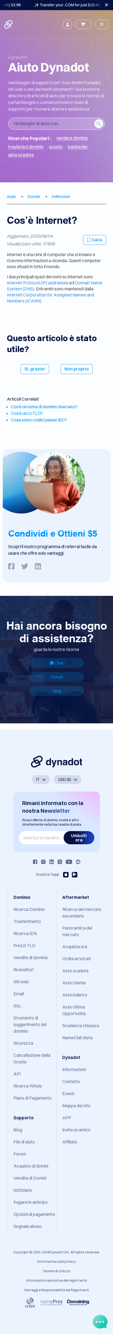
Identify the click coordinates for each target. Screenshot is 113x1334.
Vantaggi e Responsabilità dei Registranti (56, 1290)
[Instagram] (43, 862)
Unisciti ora (79, 838)
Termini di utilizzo (56, 1271)
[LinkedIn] (51, 862)
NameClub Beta (77, 1037)
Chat (59, 663)
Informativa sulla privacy (56, 1261)
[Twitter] (60, 862)
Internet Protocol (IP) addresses (38, 282)
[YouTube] (69, 862)
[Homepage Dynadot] (8, 24)
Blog (57, 691)
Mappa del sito (76, 1105)
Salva (97, 239)
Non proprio (76, 369)
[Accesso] (67, 24)
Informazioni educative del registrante (56, 1280)
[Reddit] (78, 862)
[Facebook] (35, 862)
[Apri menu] (102, 24)
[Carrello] (83, 24)
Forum (57, 677)
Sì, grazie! (34, 369)
